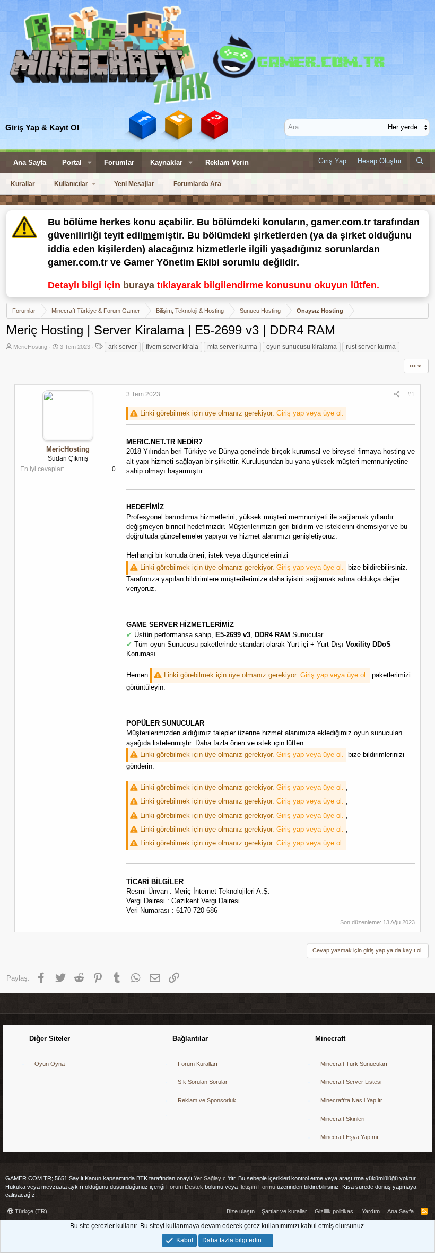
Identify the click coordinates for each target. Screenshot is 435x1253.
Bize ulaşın (241, 1211)
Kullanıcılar (71, 184)
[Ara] (420, 161)
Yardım (371, 1211)
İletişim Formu (257, 1187)
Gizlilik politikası (335, 1211)
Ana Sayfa (29, 162)
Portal (72, 162)
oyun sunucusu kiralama (301, 346)
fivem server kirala (172, 346)
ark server (122, 346)
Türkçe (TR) (30, 1211)
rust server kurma (371, 346)
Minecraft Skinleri (342, 1119)
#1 (411, 394)
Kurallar (23, 184)
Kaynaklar (166, 162)
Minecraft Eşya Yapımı (349, 1137)
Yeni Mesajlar (134, 184)
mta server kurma (232, 346)
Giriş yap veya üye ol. (310, 413)
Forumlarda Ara (197, 184)
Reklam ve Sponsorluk (207, 1100)
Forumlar (119, 162)
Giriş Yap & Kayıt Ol (42, 127)
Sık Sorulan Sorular (203, 1082)
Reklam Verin (227, 162)
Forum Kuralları (198, 1064)
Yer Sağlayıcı (211, 1178)
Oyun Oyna (49, 1064)
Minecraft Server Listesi (350, 1082)
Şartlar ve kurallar (284, 1211)
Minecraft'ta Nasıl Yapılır (351, 1100)
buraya (138, 285)
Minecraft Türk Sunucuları (353, 1064)
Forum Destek (184, 1187)
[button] (90, 163)
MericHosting (30, 346)
